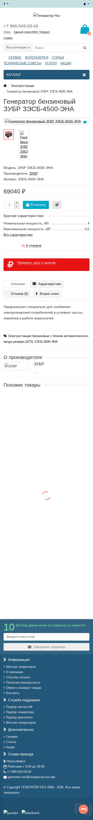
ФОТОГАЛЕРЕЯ (36, 57)
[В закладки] (85, 122)
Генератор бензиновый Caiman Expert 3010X (40, 400)
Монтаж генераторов (21, 667)
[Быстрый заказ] (56, 205)
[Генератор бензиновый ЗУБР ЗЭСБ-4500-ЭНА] (46, 121)
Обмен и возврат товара (23, 688)
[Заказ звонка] (83, 809)
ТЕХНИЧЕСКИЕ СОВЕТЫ (22, 63)
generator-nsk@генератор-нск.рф (31, 777)
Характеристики (49, 284)
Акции (10, 747)
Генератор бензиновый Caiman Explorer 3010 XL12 (45, 510)
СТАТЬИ (58, 57)
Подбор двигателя (19, 717)
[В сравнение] (85, 127)
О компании (14, 672)
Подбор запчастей (19, 707)
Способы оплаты (18, 677)
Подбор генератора (20, 712)
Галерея (12, 736)
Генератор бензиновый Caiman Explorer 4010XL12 (44, 565)
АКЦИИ (65, 63)
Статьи (11, 742)
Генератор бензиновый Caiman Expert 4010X (40, 455)
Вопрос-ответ (49, 294)
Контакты (12, 693)
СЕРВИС (15, 57)
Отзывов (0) (19, 294)
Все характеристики (18, 235)
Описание (18, 284)
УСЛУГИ (51, 63)
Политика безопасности (23, 682)
